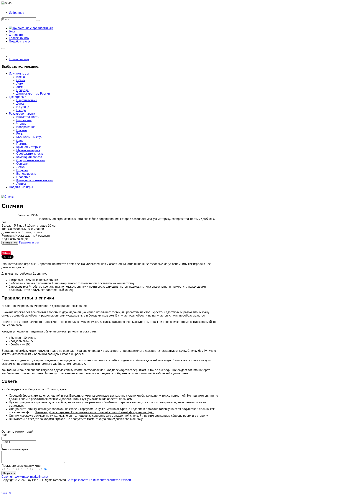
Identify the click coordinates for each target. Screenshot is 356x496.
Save (7, 253)
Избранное (16, 12)
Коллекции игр (19, 59)
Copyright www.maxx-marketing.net (24, 476)
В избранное (10, 242)
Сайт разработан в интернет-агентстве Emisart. (99, 480)
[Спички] (7, 196)
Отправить (9, 473)
